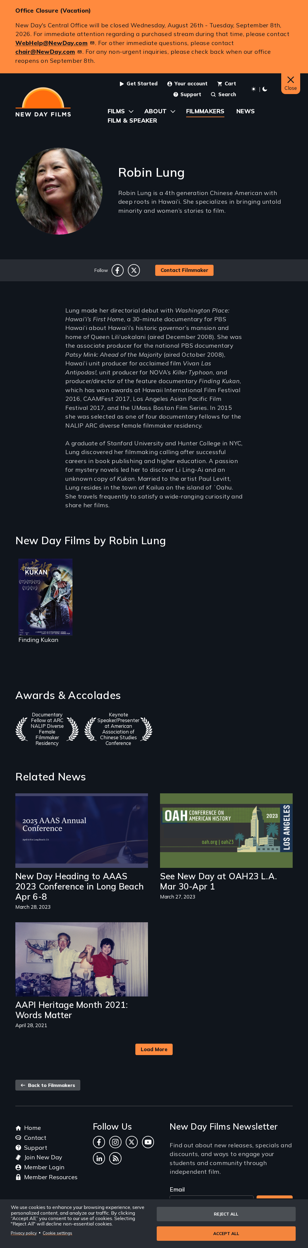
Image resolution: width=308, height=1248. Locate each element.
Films (116, 111)
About (155, 111)
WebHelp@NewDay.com (51, 43)
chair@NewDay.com (45, 51)
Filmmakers (205, 111)
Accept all (226, 1233)
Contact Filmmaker (184, 270)
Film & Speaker (132, 120)
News (245, 111)
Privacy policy (24, 1232)
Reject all (226, 1213)
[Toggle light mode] (259, 89)
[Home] (43, 102)
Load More (154, 1049)
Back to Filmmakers (50, 1085)
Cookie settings (57, 1232)
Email (177, 1189)
